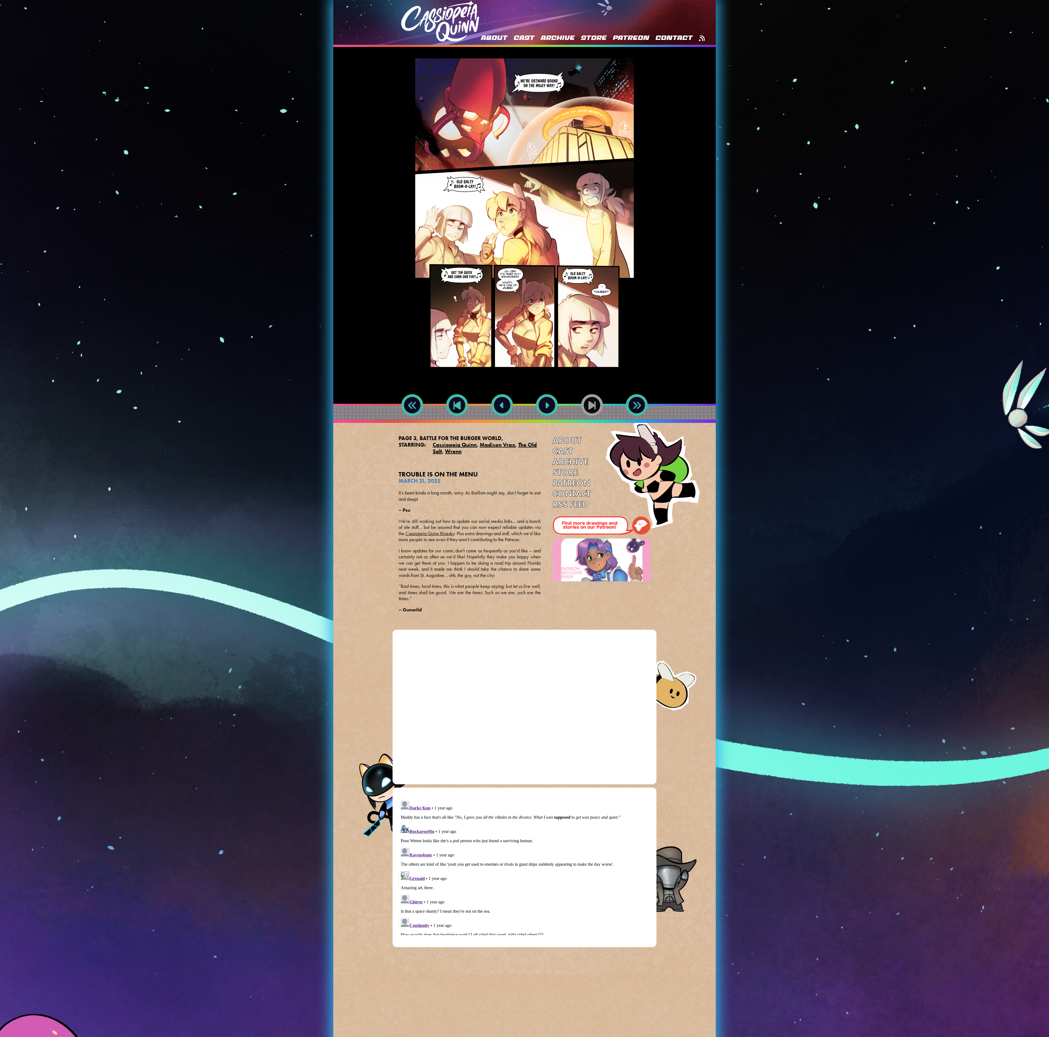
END (636, 422)
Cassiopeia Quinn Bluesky (429, 534)
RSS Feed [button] (702, 38)
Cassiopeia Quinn (455, 444)
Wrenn (453, 451)
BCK (457, 422)
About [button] (494, 38)
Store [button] (593, 38)
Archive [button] (557, 38)
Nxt (547, 422)
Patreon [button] (631, 38)
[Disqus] (524, 709)
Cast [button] (524, 38)
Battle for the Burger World (461, 438)
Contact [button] (674, 38)
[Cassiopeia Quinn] (440, 21)
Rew (412, 422)
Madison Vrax (497, 444)
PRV (502, 422)
